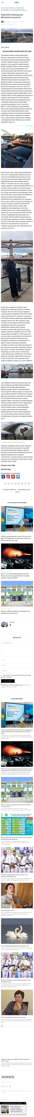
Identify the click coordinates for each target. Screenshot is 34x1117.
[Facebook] (5, 483)
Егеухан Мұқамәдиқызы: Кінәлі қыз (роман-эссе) (15, 946)
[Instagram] (7, 1086)
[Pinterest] (15, 483)
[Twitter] (12, 483)
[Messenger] (8, 483)
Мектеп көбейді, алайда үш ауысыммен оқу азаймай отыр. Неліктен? (15, 612)
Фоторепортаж (16, 10)
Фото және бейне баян (16, 9)
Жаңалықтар (19, 7)
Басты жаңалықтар (7, 7)
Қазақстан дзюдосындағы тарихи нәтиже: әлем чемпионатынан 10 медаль (14, 875)
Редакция (12, 622)
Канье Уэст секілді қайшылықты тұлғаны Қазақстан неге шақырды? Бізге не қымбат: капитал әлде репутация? (15, 576)
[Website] (10, 625)
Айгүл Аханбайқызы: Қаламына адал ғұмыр (13, 1017)
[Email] (29, 483)
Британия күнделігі (24, 489)
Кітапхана (4, 9)
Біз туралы (4, 1099)
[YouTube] (10, 1086)
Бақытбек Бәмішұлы (9, 489)
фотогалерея (5, 10)
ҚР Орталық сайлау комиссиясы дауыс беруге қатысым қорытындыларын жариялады (16, 838)
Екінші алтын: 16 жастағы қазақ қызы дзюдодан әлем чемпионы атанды (16, 981)
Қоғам (25, 10)
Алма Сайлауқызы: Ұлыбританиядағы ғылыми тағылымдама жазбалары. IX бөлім (16, 1108)
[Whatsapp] (22, 483)
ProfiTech (3, 1092)
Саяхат (17, 492)
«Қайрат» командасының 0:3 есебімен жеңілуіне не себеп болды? (15, 1060)
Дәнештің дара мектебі (7, 910)
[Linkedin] (19, 483)
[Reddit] (25, 483)
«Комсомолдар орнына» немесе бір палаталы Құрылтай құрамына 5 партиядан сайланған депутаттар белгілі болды (16, 538)
